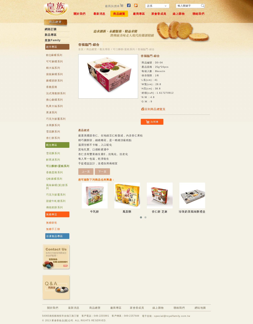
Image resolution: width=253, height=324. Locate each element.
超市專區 (51, 46)
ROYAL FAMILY (56, 9)
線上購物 (179, 13)
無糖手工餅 (53, 229)
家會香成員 (158, 13)
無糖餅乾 (51, 222)
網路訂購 (51, 29)
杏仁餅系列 (53, 137)
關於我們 (80, 13)
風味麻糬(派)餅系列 (57, 187)
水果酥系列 (53, 125)
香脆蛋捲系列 (54, 172)
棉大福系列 (53, 67)
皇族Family (53, 40)
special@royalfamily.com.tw (172, 316)
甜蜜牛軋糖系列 (56, 200)
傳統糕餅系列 (54, 207)
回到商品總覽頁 (155, 109)
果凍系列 (51, 112)
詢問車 (155, 121)
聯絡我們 (198, 13)
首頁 (81, 49)
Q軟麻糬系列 (54, 178)
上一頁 (86, 171)
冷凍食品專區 (54, 236)
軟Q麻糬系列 (54, 55)
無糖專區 (51, 214)
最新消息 (99, 13)
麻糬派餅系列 (54, 80)
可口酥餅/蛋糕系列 (58, 165)
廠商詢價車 (112, 6)
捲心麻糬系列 (54, 99)
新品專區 (51, 34)
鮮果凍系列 (53, 159)
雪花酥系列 (53, 131)
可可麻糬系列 (54, 61)
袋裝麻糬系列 (54, 74)
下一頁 (102, 171)
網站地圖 (200, 307)
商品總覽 (119, 13)
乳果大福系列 (54, 106)
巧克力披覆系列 (56, 118)
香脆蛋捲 (51, 86)
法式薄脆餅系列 (56, 93)
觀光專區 (51, 144)
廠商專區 (139, 13)
